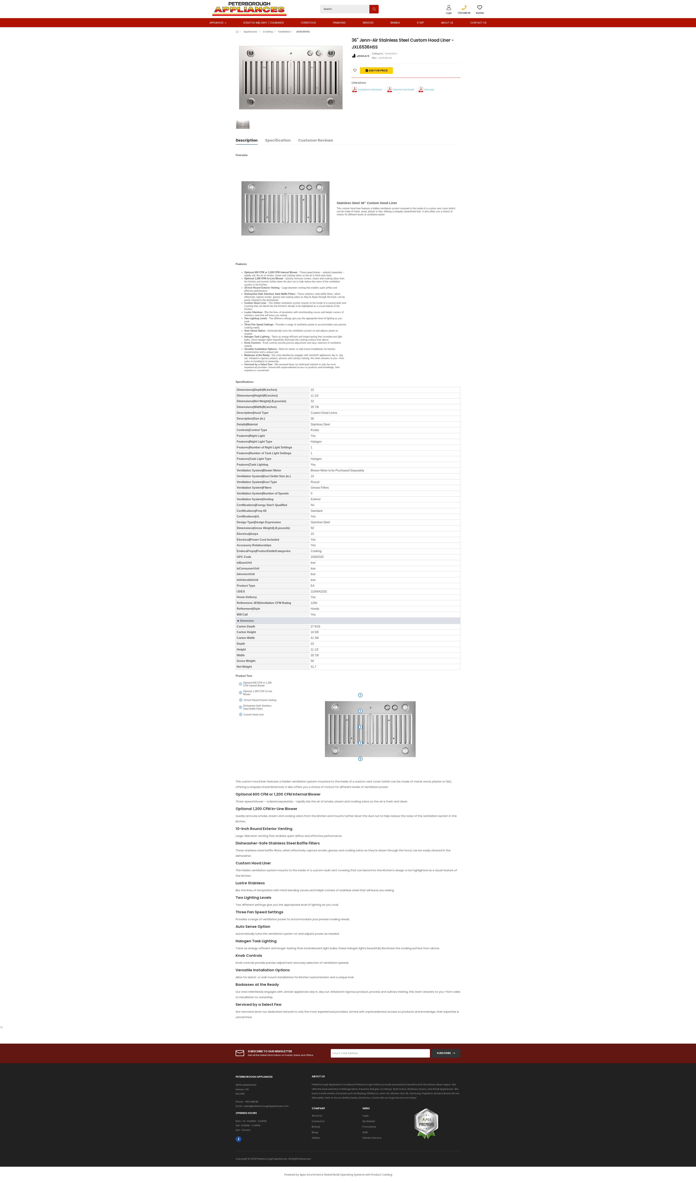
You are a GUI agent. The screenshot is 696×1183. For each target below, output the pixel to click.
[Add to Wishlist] (355, 70)
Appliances (216, 22)
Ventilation (284, 31)
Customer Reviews (315, 140)
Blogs (315, 1132)
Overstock (308, 22)
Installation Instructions (370, 89)
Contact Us (478, 22)
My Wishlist (368, 1121)
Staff (420, 22)
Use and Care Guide (403, 89)
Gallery (316, 1138)
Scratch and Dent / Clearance (263, 22)
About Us (447, 22)
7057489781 (251, 1101)
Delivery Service (371, 1138)
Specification (278, 140)
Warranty (429, 89)
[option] (291, 77)
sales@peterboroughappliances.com (266, 1106)
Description (247, 140)
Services (368, 22)
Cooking (268, 31)
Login (365, 1115)
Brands (395, 22)
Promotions (369, 1126)
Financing (339, 22)
